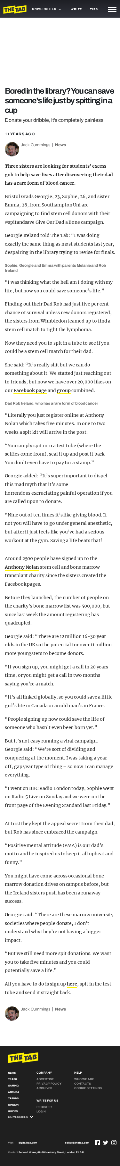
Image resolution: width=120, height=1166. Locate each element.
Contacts (82, 1083)
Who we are (84, 1079)
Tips (94, 9)
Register (44, 1107)
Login (41, 1111)
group (64, 390)
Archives (44, 1088)
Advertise (45, 1079)
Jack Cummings (36, 145)
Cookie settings (88, 1088)
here (72, 984)
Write (76, 9)
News (60, 145)
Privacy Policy (48, 1083)
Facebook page (30, 390)
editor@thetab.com (77, 1142)
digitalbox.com (28, 1142)
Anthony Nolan (22, 567)
